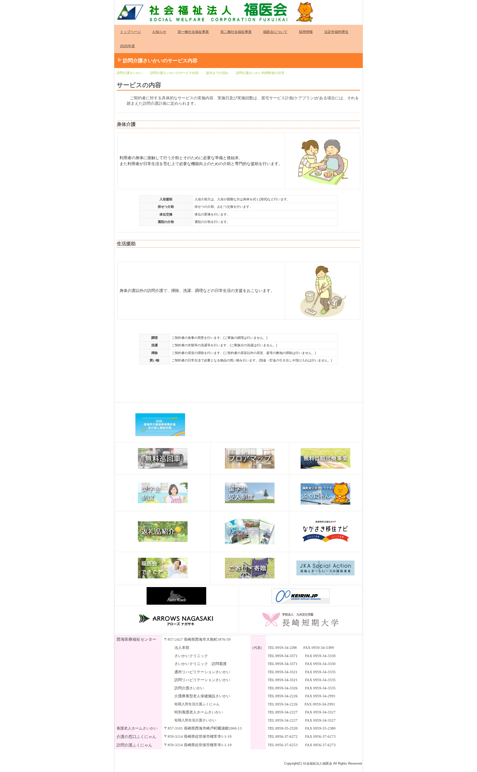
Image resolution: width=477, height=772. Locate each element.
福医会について (275, 32)
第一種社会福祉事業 (193, 32)
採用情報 (306, 32)
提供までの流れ (217, 73)
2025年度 (127, 46)
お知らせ (159, 32)
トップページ (130, 32)
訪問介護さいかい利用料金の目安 (260, 73)
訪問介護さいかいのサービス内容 (174, 73)
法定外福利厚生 (336, 32)
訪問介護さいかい (130, 73)
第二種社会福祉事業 (236, 32)
